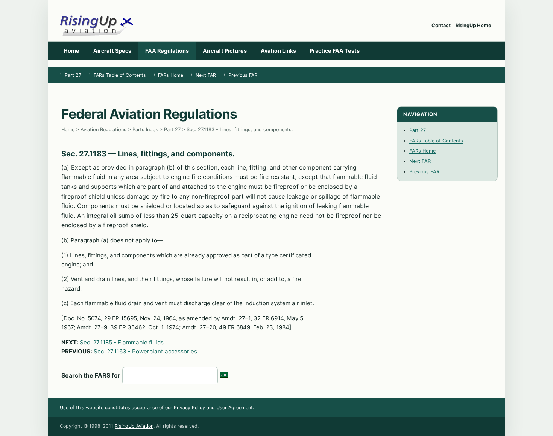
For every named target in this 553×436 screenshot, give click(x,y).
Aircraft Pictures (225, 50)
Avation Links (278, 50)
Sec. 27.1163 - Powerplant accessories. (146, 351)
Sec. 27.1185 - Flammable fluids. (122, 342)
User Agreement (234, 407)
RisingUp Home (473, 25)
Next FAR (206, 75)
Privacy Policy (189, 407)
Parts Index (145, 129)
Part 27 (73, 75)
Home (71, 50)
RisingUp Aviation (134, 426)
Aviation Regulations (103, 129)
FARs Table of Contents (120, 75)
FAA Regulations (167, 50)
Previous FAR (242, 75)
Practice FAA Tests (335, 50)
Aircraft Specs (112, 50)
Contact (441, 25)
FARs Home (170, 75)
